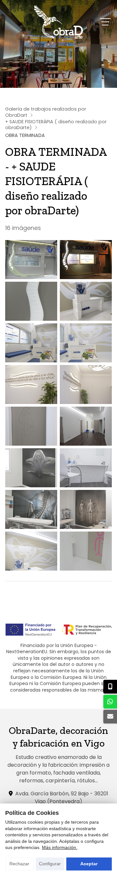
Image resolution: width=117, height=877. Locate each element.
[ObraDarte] (58, 22)
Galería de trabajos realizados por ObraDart (45, 112)
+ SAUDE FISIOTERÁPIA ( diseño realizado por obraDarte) (56, 124)
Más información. (59, 847)
